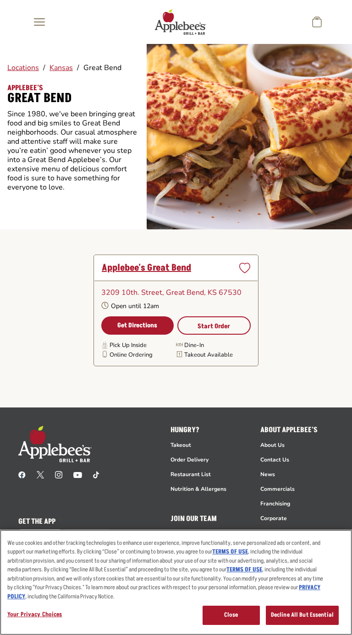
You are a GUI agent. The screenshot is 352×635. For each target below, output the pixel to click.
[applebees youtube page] (77, 474)
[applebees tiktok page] (96, 474)
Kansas (61, 67)
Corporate (273, 518)
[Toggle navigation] (39, 22)
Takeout (180, 445)
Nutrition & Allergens (198, 489)
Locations (23, 67)
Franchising (275, 503)
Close (231, 615)
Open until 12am (135, 306)
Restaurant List (190, 474)
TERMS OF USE (230, 552)
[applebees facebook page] (22, 474)
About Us (272, 445)
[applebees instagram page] (58, 474)
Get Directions (137, 325)
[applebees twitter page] (40, 474)
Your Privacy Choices (34, 614)
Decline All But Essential (302, 615)
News (267, 474)
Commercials (277, 489)
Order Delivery (189, 459)
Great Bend (102, 68)
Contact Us (274, 459)
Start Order (214, 326)
